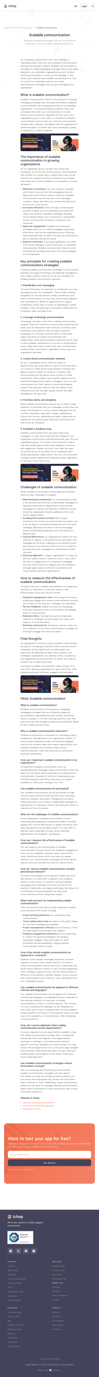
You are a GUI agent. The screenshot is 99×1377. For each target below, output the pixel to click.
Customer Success (15, 1325)
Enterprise (56, 1287)
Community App (59, 1279)
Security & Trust (14, 1329)
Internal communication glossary (38, 1105)
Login (84, 6)
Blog (9, 1321)
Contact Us (56, 1329)
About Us (56, 1312)
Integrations (12, 1296)
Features (11, 1266)
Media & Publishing (60, 1295)
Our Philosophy (58, 1321)
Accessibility (67, 1364)
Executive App (58, 1270)
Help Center (12, 1342)
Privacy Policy (13, 1316)
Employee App (58, 1266)
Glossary (11, 1333)
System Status (13, 1346)
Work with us (57, 1325)
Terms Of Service (49, 1364)
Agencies (56, 1291)
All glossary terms (32, 1108)
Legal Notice (31, 1364)
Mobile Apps (12, 1270)
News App (56, 1274)
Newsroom (56, 1316)
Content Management (16, 1279)
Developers (12, 1338)
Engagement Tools (15, 1291)
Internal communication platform (39, 1102)
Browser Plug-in (14, 1300)
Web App (11, 1274)
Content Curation (14, 1283)
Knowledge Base (14, 1312)
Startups (55, 1300)
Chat (9, 1287)
